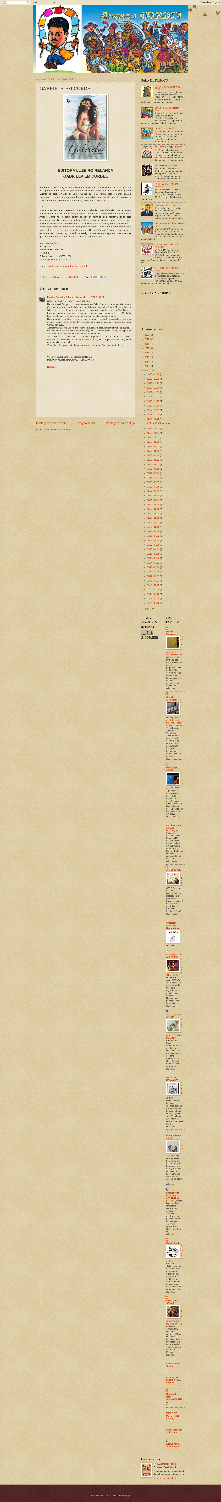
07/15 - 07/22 (153, 478)
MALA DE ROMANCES (172, 1078)
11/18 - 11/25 (153, 401)
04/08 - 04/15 (153, 540)
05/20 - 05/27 (153, 513)
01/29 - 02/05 (153, 585)
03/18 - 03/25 (153, 554)
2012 (147, 370)
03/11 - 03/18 (153, 558)
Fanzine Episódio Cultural (60, 297)
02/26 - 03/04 (153, 567)
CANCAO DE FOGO (166, 1464)
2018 (147, 344)
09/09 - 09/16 (153, 451)
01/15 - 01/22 (153, 594)
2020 (147, 335)
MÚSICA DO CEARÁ (172, 769)
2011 (147, 609)
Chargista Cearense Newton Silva (172, 925)
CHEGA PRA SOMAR (172, 1302)
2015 (147, 357)
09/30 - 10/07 (153, 437)
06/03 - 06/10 (153, 504)
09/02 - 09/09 (153, 455)
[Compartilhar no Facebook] (101, 277)
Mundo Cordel (173, 1243)
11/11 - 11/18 (153, 406)
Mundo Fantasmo (171, 633)
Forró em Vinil (173, 825)
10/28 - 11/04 (153, 414)
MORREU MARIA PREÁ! (166, 165)
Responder (52, 367)
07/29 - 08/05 (153, 469)
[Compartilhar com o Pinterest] (104, 277)
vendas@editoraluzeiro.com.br (55, 259)
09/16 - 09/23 (153, 446)
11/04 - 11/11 (153, 410)
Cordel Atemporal (171, 698)
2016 (147, 352)
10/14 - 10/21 (153, 428)
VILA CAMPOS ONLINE (173, 1016)
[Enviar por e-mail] (92, 277)
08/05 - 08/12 (153, 464)
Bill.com (170, 1201)
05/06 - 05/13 (153, 522)
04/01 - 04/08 (153, 545)
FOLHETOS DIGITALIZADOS (168, 147)
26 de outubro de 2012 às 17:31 (89, 297)
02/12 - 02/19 (153, 576)
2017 (147, 348)
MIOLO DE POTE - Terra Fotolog (172, 1416)
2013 (147, 366)
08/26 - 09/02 (153, 460)
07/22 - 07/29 (153, 473)
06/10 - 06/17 (153, 500)
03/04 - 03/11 (153, 563)
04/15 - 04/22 (153, 536)
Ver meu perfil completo (165, 1478)
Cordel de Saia (173, 870)
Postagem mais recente (51, 423)
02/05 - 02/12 (153, 581)
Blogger (126, 1495)
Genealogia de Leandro (165, 205)
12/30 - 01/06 (153, 374)
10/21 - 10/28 (153, 419)
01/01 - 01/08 (153, 603)
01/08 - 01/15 (153, 598)
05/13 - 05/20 (153, 518)
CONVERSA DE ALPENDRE (174, 955)
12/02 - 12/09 (153, 392)
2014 (147, 362)
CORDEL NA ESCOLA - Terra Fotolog (174, 1380)
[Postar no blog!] (95, 277)
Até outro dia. (181, 1147)
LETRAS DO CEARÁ (164, 128)
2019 (147, 339)
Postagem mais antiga (120, 423)
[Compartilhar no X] (98, 277)
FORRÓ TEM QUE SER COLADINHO (172, 1196)
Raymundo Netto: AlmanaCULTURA (174, 1398)
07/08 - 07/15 (153, 482)
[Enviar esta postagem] (86, 277)
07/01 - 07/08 (153, 487)
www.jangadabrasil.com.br (174, 1431)
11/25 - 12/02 (153, 396)
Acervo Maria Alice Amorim (173, 1445)
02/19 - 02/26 (153, 571)
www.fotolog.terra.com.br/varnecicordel (67, 266)
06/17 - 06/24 (153, 495)
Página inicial (86, 423)
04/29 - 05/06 (153, 527)
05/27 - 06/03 (153, 509)
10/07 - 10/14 (153, 433)
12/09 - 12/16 (153, 388)
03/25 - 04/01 (153, 549)
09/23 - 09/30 (153, 442)
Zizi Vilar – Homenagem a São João (172, 830)
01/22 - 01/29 (153, 589)
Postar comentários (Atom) (57, 429)
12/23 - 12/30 (153, 379)
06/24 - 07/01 (153, 491)
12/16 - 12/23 (153, 383)
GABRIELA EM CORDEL (158, 423)
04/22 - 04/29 (153, 531)
